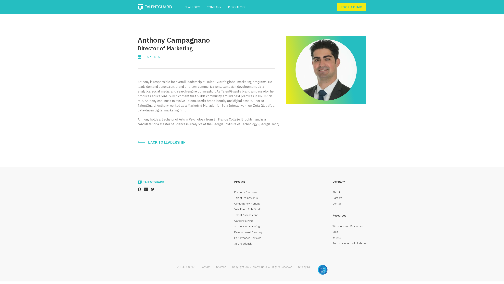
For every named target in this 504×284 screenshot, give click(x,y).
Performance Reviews (247, 238)
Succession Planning (247, 226)
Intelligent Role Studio (248, 209)
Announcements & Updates (349, 243)
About (336, 192)
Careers (337, 198)
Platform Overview (245, 192)
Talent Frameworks (246, 198)
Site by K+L (305, 267)
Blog (335, 232)
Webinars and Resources (348, 226)
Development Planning (248, 232)
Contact (337, 203)
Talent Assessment (246, 215)
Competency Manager (247, 203)
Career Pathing (243, 220)
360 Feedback (243, 243)
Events (337, 237)
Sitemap (221, 267)
